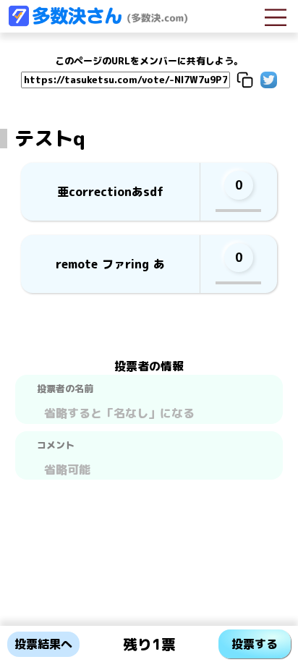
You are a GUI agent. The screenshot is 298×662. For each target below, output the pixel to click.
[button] (245, 80)
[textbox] (149, 411)
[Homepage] (97, 22)
